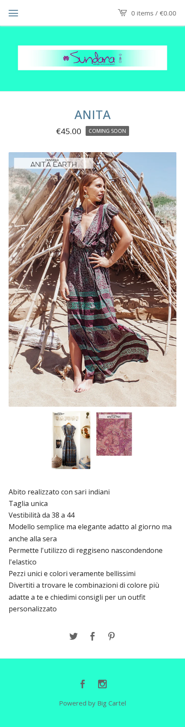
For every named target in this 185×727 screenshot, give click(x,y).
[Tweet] (73, 636)
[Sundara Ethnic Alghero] (92, 58)
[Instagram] (102, 684)
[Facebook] (82, 684)
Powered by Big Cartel (92, 703)
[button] (13, 13)
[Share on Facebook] (92, 636)
